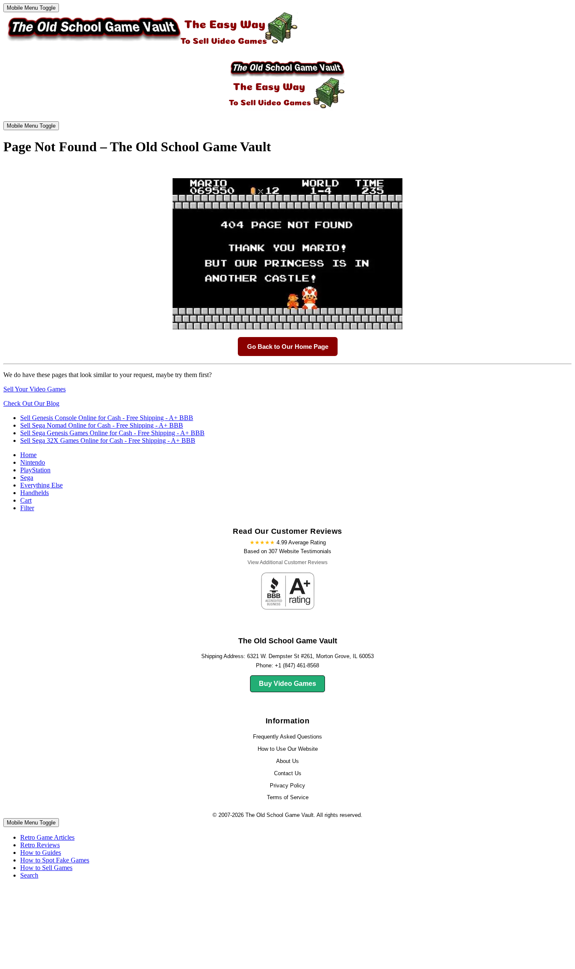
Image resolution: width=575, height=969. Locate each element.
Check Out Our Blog (31, 403)
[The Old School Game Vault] (150, 46)
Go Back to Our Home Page (287, 346)
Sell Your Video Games (34, 389)
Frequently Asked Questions (287, 736)
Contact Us (287, 773)
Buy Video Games (287, 683)
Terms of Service (288, 797)
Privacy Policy (287, 785)
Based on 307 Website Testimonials (287, 551)
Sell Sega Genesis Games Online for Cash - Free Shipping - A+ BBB (112, 432)
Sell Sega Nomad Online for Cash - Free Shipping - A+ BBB (101, 425)
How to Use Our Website (288, 749)
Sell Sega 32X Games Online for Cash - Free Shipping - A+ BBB (107, 440)
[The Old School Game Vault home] (287, 110)
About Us (287, 761)
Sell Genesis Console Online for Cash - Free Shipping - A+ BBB (106, 417)
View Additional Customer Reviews (287, 562)
